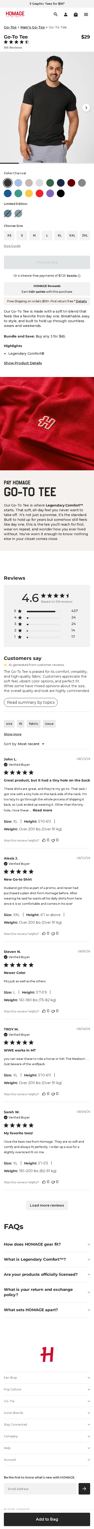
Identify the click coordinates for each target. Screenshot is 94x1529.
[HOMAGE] (15, 14)
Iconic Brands (13, 1413)
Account (10, 1460)
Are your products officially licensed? (41, 1274)
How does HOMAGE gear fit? (32, 1244)
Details (81, 301)
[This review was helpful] (44, 840)
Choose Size (47, 262)
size (9, 723)
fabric (33, 723)
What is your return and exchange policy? (38, 1292)
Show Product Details (23, 363)
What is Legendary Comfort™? (35, 1259)
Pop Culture (12, 1389)
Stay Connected (15, 1424)
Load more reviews (47, 1205)
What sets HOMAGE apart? (31, 1310)
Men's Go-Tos (32, 27)
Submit (84, 1488)
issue (49, 723)
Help (7, 1448)
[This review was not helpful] (53, 840)
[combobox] (24, 744)
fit (20, 723)
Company (11, 1436)
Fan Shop (10, 1377)
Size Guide (12, 246)
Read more (42, 810)
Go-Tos (10, 27)
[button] (75, 14)
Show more (12, 734)
